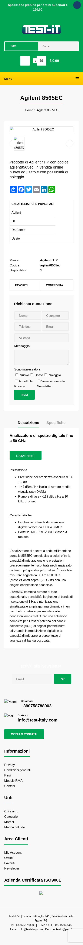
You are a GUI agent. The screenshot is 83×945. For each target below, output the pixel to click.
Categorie (11, 816)
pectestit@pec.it (62, 929)
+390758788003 (36, 706)
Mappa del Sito (14, 827)
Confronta (54, 285)
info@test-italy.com (37, 720)
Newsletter (11, 868)
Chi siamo (11, 811)
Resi (7, 775)
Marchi (9, 822)
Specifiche (56, 423)
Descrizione (28, 423)
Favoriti (21, 285)
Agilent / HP (49, 260)
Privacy (9, 765)
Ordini (8, 858)
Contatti (9, 786)
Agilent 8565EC (47, 110)
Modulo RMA (13, 780)
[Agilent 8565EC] (41, 129)
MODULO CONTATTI (24, 734)
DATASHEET (25, 456)
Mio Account (12, 852)
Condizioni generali (17, 770)
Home (29, 110)
